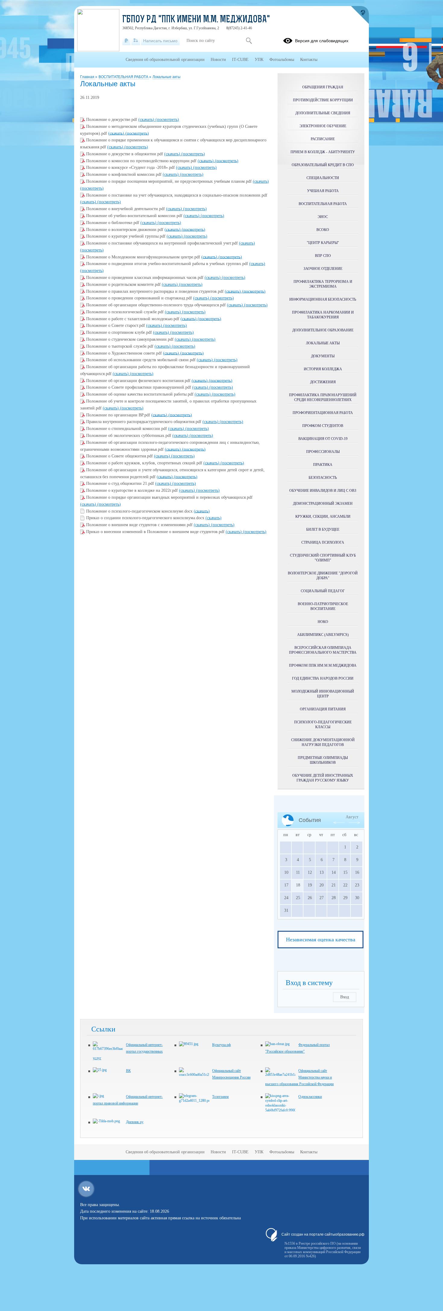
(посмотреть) (167, 119)
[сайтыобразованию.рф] (360, 15)
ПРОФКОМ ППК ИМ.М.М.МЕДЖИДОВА (323, 665)
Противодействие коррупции (323, 100)
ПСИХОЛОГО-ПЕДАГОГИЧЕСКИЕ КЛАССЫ (323, 724)
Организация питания (323, 709)
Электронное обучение (323, 126)
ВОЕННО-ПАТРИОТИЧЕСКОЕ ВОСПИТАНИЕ (323, 606)
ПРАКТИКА (322, 465)
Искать (248, 40)
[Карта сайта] (135, 40)
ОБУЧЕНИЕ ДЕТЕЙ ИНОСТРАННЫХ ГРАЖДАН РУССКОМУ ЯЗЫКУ (322, 777)
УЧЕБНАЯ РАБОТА (323, 191)
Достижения (323, 382)
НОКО (323, 622)
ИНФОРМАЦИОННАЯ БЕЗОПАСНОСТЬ (322, 299)
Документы (323, 356)
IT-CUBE (240, 59)
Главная (87, 77)
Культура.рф (221, 1045)
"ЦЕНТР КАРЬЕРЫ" (323, 243)
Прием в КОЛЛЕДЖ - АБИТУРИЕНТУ (323, 152)
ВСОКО (322, 230)
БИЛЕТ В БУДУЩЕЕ (322, 529)
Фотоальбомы (281, 59)
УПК (259, 59)
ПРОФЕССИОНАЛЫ (323, 452)
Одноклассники (310, 1097)
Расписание (323, 139)
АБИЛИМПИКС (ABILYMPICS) (323, 635)
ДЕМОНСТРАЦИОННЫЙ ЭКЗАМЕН (323, 503)
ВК (128, 1071)
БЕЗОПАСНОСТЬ (323, 477)
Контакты (308, 59)
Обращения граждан (322, 87)
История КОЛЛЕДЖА (323, 369)
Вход (344, 997)
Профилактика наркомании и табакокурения (323, 314)
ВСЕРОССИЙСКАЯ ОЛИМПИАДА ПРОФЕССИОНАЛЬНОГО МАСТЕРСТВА (323, 650)
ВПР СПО (323, 256)
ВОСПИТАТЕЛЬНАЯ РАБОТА (124, 77)
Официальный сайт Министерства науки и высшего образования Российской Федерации (299, 1077)
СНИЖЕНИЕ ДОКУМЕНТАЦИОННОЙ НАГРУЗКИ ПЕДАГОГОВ (323, 742)
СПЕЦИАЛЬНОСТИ (322, 178)
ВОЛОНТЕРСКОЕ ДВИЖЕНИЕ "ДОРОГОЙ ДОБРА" (323, 575)
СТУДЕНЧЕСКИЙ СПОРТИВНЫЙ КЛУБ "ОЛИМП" (323, 557)
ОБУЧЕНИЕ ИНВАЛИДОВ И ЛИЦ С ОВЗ (322, 490)
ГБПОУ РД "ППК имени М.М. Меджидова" (196, 20)
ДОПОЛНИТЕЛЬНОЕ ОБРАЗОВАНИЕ (322, 330)
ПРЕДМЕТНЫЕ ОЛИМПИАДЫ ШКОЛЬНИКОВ (323, 760)
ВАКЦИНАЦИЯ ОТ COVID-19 (322, 439)
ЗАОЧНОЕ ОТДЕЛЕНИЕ (322, 269)
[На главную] (126, 40)
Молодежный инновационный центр (322, 693)
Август (352, 817)
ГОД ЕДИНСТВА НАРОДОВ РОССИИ (322, 678)
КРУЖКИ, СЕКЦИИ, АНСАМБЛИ (322, 516)
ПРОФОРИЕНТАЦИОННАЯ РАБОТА (323, 413)
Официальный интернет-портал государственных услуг (128, 1051)
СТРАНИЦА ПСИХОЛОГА (322, 542)
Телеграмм (220, 1097)
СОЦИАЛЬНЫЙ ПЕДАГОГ (323, 591)
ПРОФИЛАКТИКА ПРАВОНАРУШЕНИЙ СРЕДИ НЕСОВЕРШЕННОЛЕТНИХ (323, 397)
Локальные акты (166, 77)
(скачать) (147, 119)
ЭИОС (323, 217)
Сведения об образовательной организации (165, 59)
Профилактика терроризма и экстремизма (323, 284)
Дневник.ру (134, 1122)
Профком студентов (322, 426)
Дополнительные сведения (322, 113)
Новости (218, 59)
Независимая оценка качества (320, 940)
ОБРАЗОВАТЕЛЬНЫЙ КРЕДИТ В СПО (323, 165)
